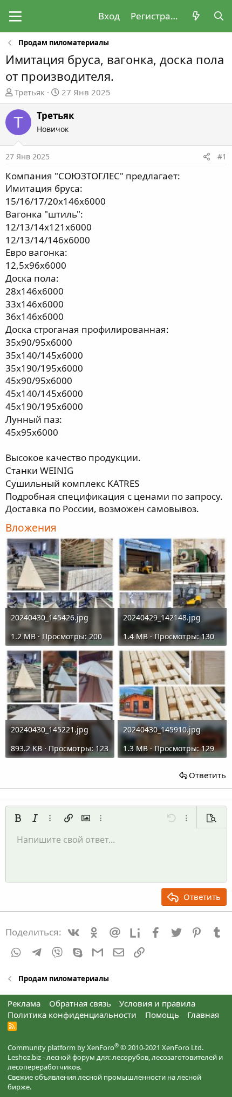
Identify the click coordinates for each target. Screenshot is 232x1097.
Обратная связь (80, 1003)
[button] (15, 16)
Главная (203, 1014)
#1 (222, 156)
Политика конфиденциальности (72, 1014)
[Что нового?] (196, 16)
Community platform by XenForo (105, 1047)
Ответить (207, 775)
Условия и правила (157, 1003)
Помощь (162, 1014)
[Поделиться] (207, 157)
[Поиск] (218, 16)
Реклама (24, 1003)
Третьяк (30, 92)
